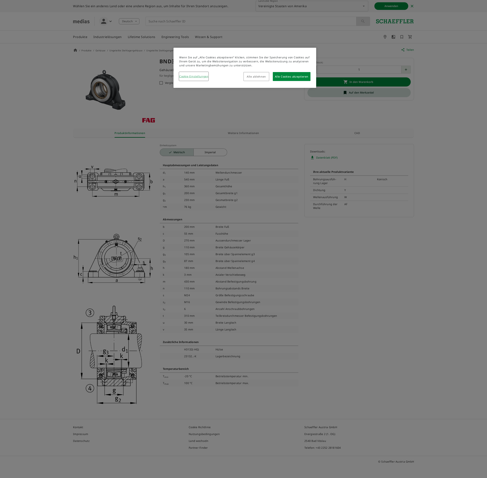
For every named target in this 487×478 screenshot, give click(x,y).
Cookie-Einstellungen (193, 76)
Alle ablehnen (256, 76)
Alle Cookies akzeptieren (291, 76)
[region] (244, 68)
